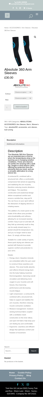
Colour (8, 94)
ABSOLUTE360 (25, 121)
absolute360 (13, 127)
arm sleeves (32, 127)
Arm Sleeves (26, 28)
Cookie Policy (24, 373)
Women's (35, 124)
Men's (29, 124)
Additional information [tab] (15, 144)
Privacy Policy (16, 375)
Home (6, 28)
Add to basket (21, 107)
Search (7, 347)
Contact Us (20, 378)
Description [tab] (11, 140)
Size (6, 100)
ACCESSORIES (15, 28)
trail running (8, 130)
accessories (23, 127)
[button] (35, 37)
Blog (28, 375)
